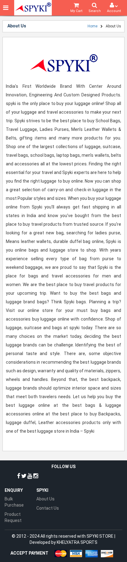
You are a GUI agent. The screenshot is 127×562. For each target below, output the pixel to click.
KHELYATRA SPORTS (77, 542)
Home (92, 26)
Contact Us (47, 508)
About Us (45, 498)
